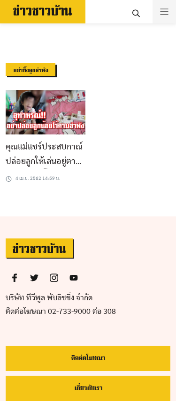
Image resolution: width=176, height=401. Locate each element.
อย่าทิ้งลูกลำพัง (30, 70)
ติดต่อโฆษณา (88, 358)
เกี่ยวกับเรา (88, 388)
